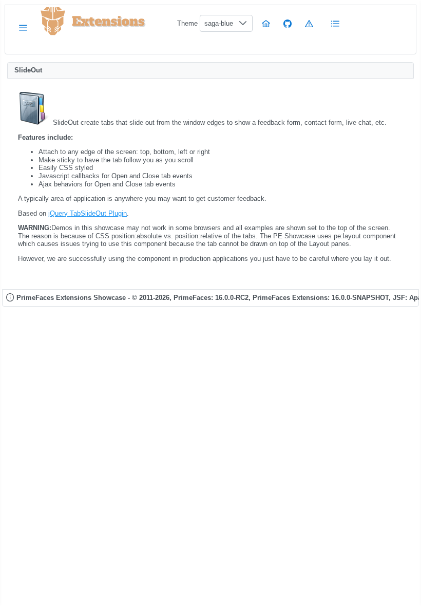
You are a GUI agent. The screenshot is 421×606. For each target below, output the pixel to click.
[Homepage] (266, 23)
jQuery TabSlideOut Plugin (87, 213)
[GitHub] (287, 23)
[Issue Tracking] (309, 23)
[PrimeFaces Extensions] (53, 21)
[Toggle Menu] (23, 27)
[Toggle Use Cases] (336, 23)
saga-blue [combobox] (218, 23)
